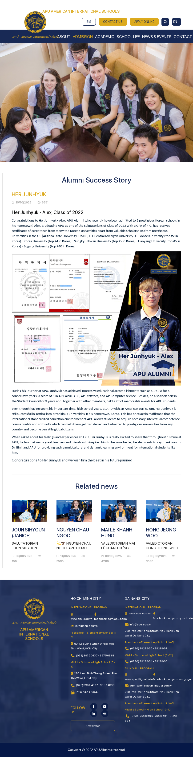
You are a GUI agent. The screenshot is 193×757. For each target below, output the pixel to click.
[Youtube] (104, 706)
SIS (88, 21)
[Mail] (104, 713)
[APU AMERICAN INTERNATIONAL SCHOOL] (35, 24)
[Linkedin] (93, 713)
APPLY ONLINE (144, 21)
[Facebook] (93, 706)
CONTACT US (113, 21)
